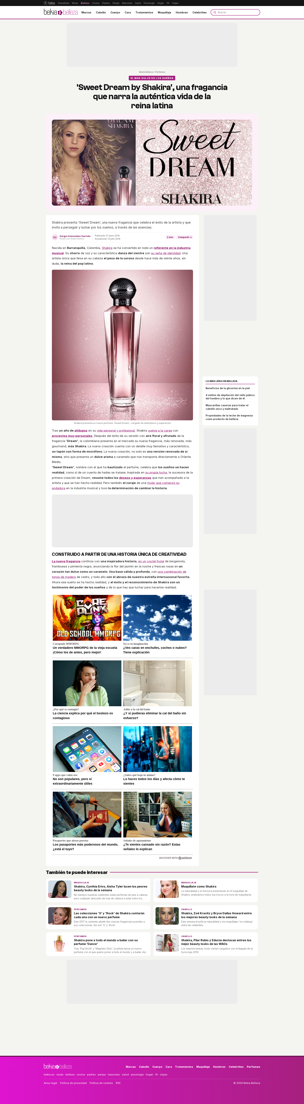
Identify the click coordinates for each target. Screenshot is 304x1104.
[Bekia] (49, 3)
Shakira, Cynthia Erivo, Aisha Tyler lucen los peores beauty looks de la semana (110, 888)
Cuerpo (115, 12)
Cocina (95, 3)
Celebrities (199, 12)
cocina (81, 1074)
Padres (106, 3)
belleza (70, 1074)
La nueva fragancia (66, 561)
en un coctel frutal (151, 561)
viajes (163, 1074)
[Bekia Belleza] (61, 12)
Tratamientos (144, 12)
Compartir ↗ (185, 237)
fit (156, 1074)
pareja (102, 1074)
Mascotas (127, 3)
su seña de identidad (165, 253)
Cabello (101, 12)
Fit (168, 3)
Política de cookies (101, 1082)
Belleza (85, 3)
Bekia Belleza (146, 72)
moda (59, 1074)
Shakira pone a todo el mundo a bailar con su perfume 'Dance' (106, 942)
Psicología (149, 3)
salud (125, 1074)
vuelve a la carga (160, 430)
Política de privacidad (73, 1082)
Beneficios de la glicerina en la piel (228, 388)
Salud (138, 3)
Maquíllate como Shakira (198, 886)
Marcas (86, 12)
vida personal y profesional (116, 430)
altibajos (80, 430)
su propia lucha (156, 472)
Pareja (116, 3)
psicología (137, 1074)
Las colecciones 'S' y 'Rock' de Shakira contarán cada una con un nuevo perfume (109, 915)
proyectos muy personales (72, 436)
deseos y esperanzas (135, 478)
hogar (149, 1074)
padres (91, 1074)
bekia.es (49, 1074)
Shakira (107, 248)
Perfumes (160, 72)
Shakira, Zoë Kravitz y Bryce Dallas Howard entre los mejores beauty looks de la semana (216, 915)
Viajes (175, 3)
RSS (118, 1082)
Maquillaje (164, 12)
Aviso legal (50, 1082)
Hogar (160, 3)
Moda (75, 3)
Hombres (182, 12)
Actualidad (63, 3)
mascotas (114, 1074)
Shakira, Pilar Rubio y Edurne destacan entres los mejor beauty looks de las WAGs (216, 942)
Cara (128, 12)
